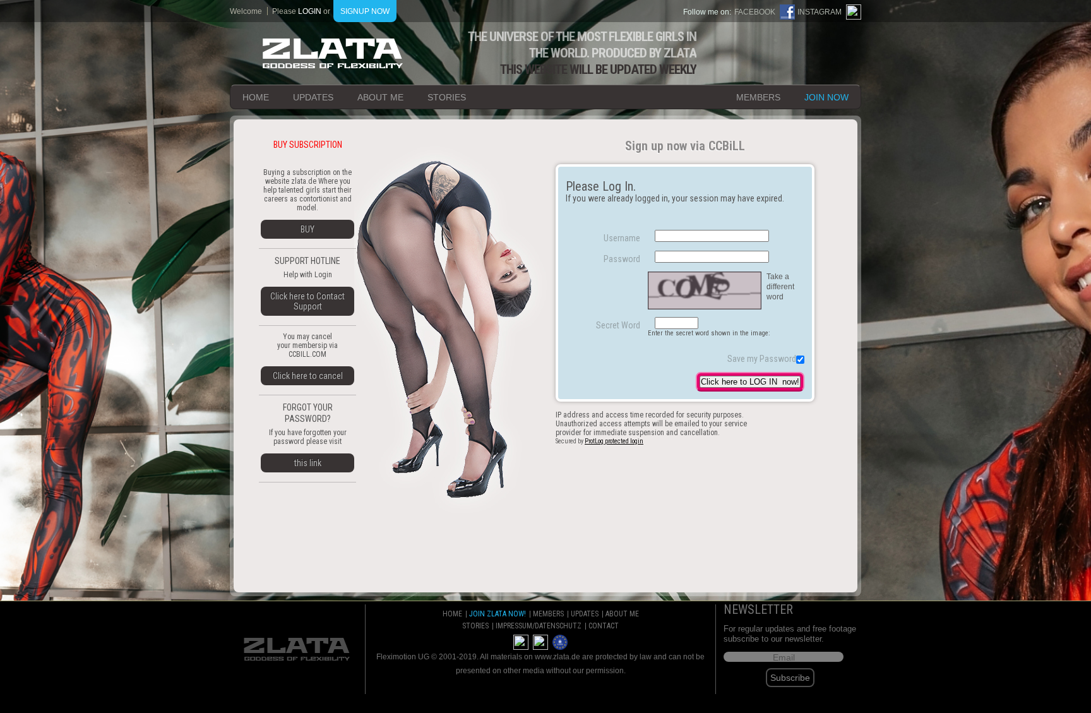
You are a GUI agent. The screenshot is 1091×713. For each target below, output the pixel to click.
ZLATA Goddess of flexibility (333, 53)
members (758, 97)
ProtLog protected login (614, 441)
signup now (365, 11)
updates (313, 97)
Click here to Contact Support (307, 301)
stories (446, 97)
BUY (307, 229)
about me (380, 97)
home (255, 97)
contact (603, 625)
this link (307, 463)
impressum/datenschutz (538, 625)
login (309, 11)
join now (826, 97)
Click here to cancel (308, 376)
